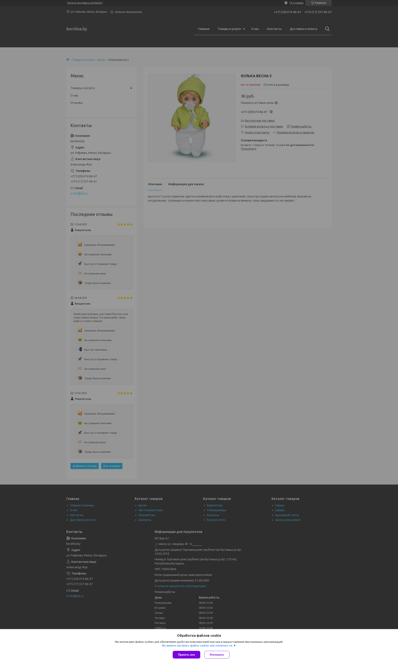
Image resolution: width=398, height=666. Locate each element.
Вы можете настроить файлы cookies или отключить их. (197, 645)
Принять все (186, 654)
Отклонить (217, 654)
